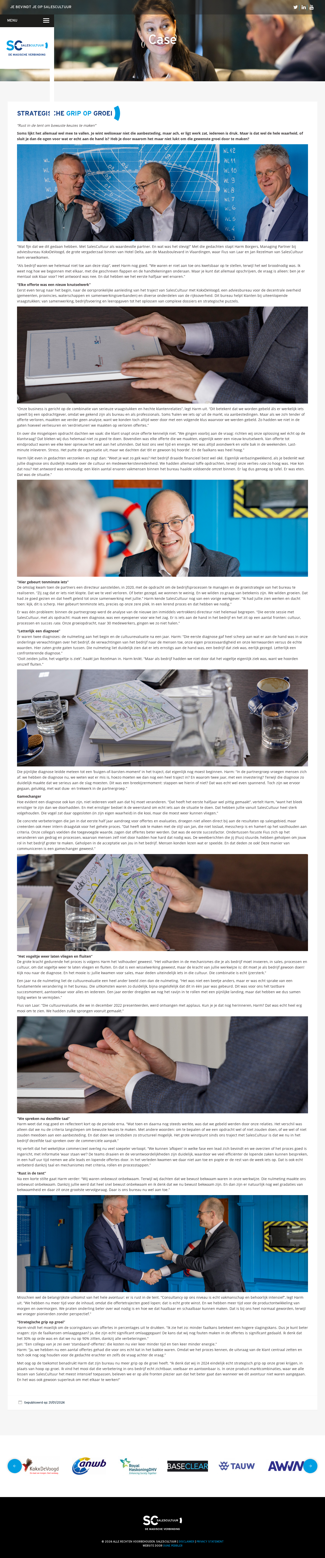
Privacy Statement (210, 1541)
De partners (52, 58)
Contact (50, 39)
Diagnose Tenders (52, 52)
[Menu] (43, 20)
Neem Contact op (51, 23)
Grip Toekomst (51, 66)
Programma (51, 79)
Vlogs (53, 44)
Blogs (53, 38)
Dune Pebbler (173, 1546)
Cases (53, 52)
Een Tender (51, 59)
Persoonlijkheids (51, 113)
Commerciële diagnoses (51, 39)
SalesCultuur (51, 106)
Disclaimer (186, 1541)
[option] (39, 1466)
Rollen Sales (51, 86)
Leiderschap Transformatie (52, 72)
